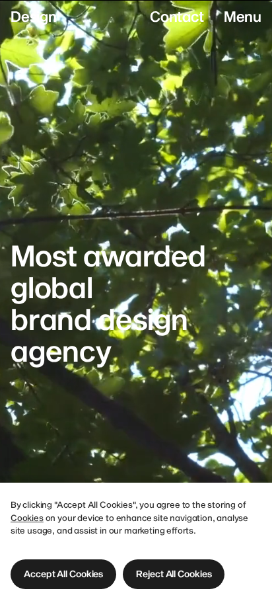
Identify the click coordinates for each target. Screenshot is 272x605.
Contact (177, 15)
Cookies (27, 517)
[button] (63, 574)
